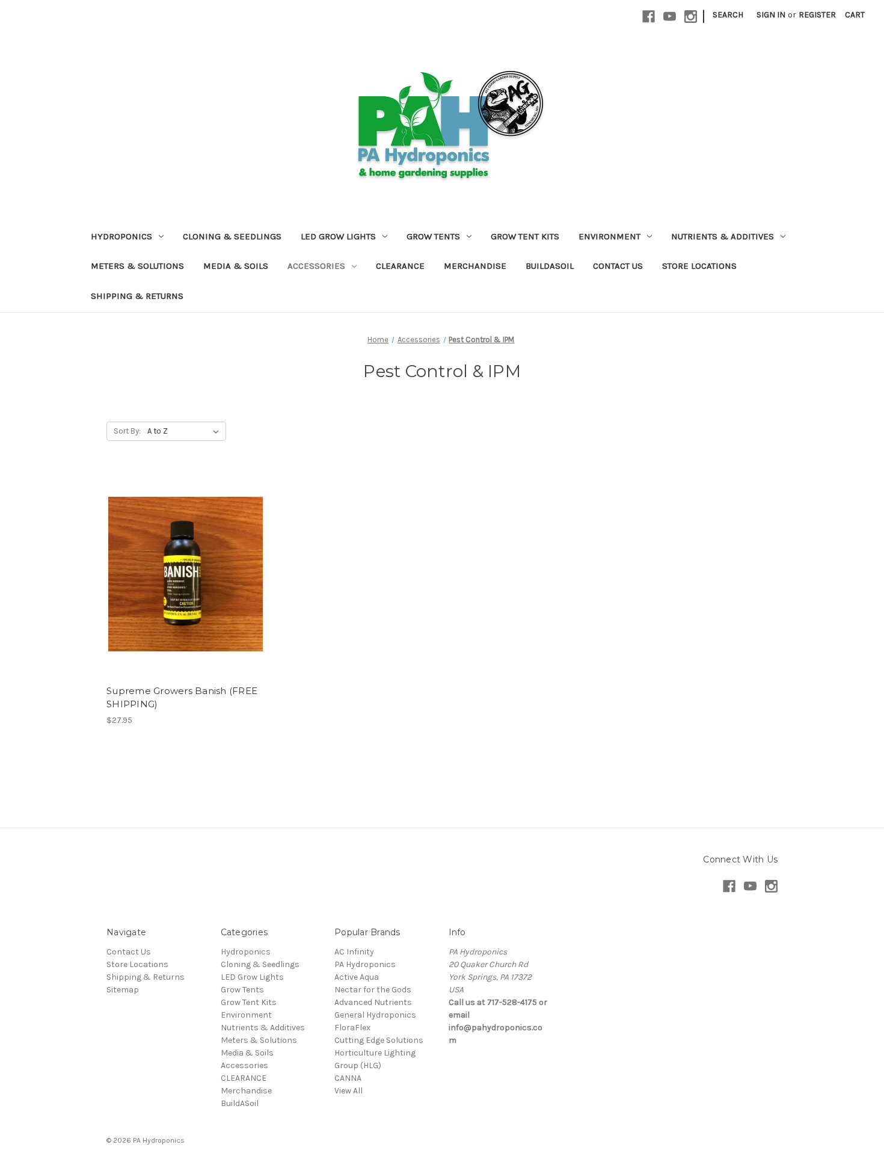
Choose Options (186, 584)
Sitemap (122, 990)
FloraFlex (352, 1027)
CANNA (347, 1078)
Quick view (175, 563)
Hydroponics (121, 236)
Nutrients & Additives (722, 236)
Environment (609, 236)
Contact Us (618, 265)
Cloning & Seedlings (232, 236)
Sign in (771, 15)
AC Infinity (354, 952)
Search (728, 15)
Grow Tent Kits (525, 236)
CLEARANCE (400, 265)
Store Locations (699, 265)
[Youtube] (669, 16)
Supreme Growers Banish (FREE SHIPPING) (181, 697)
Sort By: (127, 430)
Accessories (316, 265)
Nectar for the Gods (372, 990)
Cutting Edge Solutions (378, 1040)
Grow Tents (433, 236)
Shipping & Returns (137, 295)
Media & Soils (235, 265)
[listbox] (186, 431)
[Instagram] (690, 16)
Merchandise (475, 265)
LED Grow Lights (338, 236)
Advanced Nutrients (373, 1002)
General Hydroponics (375, 1015)
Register (817, 15)
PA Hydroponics (365, 964)
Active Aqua (356, 977)
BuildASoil (550, 265)
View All (348, 1091)
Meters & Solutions (137, 265)
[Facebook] (648, 16)
